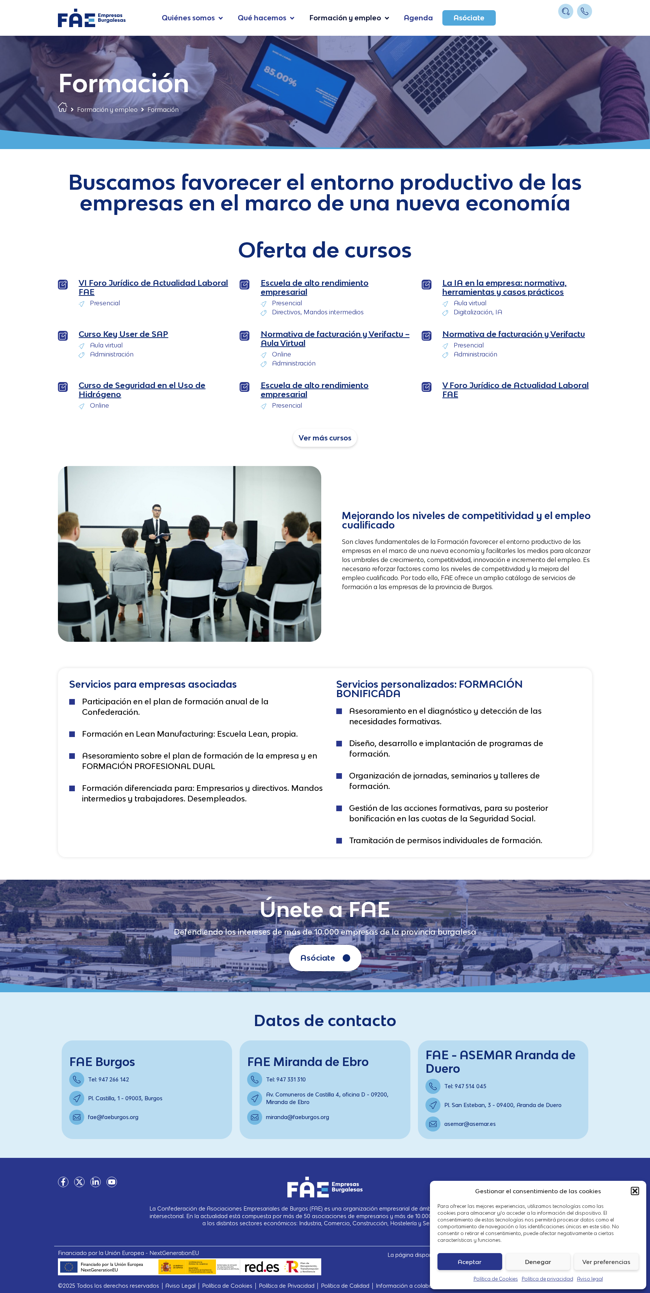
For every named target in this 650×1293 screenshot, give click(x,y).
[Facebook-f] (63, 1182)
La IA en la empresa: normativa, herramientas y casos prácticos (504, 287)
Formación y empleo (107, 109)
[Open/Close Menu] (585, 25)
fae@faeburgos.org (113, 1117)
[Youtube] (111, 1182)
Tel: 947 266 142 (108, 1079)
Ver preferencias (606, 1261)
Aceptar (469, 1261)
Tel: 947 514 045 (465, 1086)
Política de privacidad (547, 1279)
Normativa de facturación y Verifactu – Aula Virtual (335, 338)
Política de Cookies (496, 1279)
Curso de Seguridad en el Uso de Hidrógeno (142, 390)
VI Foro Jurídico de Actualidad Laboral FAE (153, 287)
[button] (635, 1191)
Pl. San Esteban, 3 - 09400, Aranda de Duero (503, 1105)
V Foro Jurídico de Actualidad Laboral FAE (515, 390)
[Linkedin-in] (95, 1182)
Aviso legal (590, 1279)
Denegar (538, 1261)
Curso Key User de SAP (123, 334)
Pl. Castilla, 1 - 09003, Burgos (125, 1098)
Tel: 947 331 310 (286, 1079)
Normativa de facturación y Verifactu (513, 334)
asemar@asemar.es (470, 1124)
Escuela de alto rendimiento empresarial (315, 287)
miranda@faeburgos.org (297, 1117)
